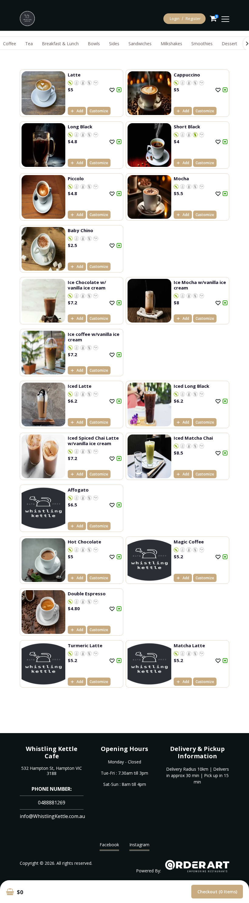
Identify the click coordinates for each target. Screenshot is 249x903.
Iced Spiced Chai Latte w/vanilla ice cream (93, 440)
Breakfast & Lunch (60, 43)
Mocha (181, 178)
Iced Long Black (191, 386)
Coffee (9, 43)
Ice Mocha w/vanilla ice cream (200, 285)
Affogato (78, 490)
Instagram (139, 844)
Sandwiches (140, 43)
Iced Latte (79, 386)
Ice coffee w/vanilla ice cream (93, 337)
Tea (29, 43)
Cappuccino (187, 75)
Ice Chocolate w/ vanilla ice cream (87, 285)
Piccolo (76, 178)
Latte (74, 75)
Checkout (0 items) (217, 892)
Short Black (187, 126)
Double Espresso (87, 593)
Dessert (229, 43)
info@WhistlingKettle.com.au (52, 816)
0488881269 (51, 802)
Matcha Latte (189, 645)
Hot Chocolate (84, 542)
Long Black (80, 126)
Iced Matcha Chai (193, 438)
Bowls (94, 43)
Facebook (109, 844)
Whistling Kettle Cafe (51, 752)
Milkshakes (171, 43)
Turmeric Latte (85, 645)
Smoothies (202, 43)
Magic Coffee (189, 542)
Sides (114, 43)
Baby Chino (80, 230)
